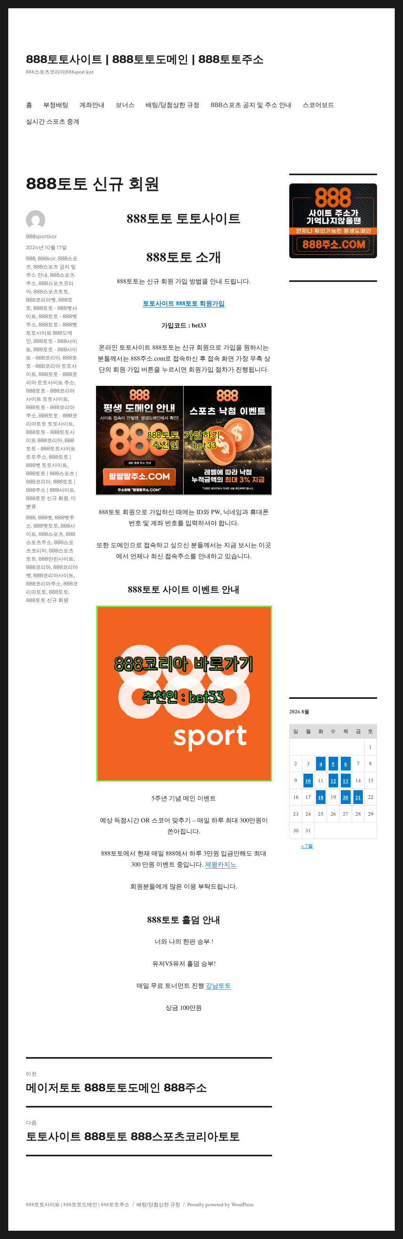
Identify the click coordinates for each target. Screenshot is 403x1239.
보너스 (125, 105)
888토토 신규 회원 (47, 498)
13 (345, 780)
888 (30, 258)
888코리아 (38, 567)
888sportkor (41, 236)
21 (358, 797)
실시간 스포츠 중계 (52, 121)
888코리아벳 (41, 299)
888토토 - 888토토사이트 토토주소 (51, 448)
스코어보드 (318, 105)
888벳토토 (45, 525)
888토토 (58, 592)
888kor (46, 258)
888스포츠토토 (50, 291)
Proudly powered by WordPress (220, 1204)
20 (345, 797)
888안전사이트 (56, 559)
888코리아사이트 (53, 575)
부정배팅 (55, 105)
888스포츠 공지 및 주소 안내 (251, 105)
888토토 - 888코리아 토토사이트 (51, 365)
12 (333, 780)
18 (321, 797)
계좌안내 (92, 105)
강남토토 (218, 985)
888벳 (45, 517)
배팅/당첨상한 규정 (173, 105)
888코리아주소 (43, 583)
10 (308, 780)
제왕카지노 (221, 864)
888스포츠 (51, 534)
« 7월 (307, 845)
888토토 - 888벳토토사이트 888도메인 (51, 332)
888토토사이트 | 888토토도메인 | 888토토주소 (145, 59)
